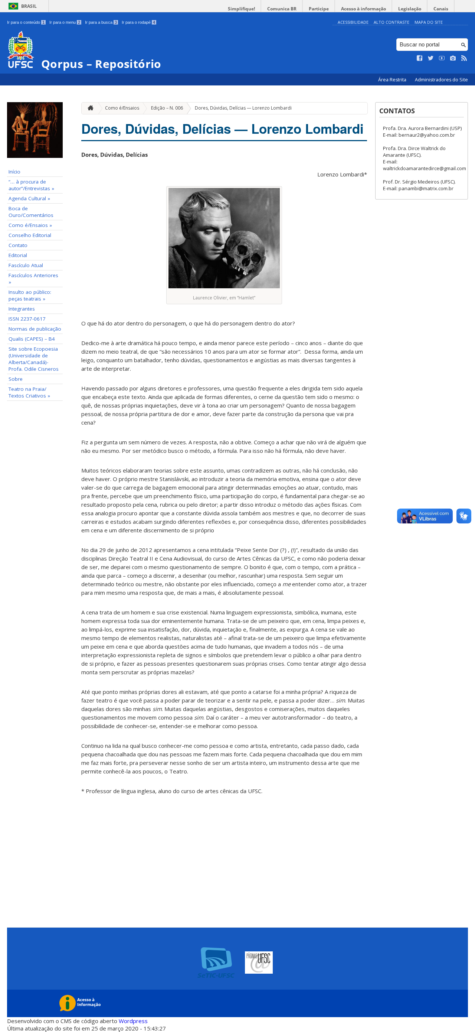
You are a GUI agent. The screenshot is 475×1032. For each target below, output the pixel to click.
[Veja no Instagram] (453, 58)
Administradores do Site (441, 80)
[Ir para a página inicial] (89, 108)
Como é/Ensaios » (30, 225)
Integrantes (22, 308)
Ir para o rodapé (138, 22)
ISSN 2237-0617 (27, 318)
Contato (18, 245)
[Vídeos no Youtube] (442, 58)
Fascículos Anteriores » (33, 278)
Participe (319, 9)
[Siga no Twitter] (431, 58)
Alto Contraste (391, 22)
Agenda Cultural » (29, 198)
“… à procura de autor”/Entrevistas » (31, 185)
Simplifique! (241, 9)
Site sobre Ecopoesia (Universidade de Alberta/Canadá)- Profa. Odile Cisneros (34, 358)
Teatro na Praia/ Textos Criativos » (29, 392)
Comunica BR (282, 9)
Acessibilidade (353, 22)
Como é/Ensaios (122, 108)
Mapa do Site (429, 22)
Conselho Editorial (30, 235)
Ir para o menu (64, 22)
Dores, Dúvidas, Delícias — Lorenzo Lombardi (243, 108)
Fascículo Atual (26, 265)
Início (14, 171)
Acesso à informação (363, 9)
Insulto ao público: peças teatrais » (30, 295)
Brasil (29, 6)
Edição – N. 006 (167, 108)
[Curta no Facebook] (420, 58)
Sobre (16, 379)
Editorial (18, 255)
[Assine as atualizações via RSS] (464, 58)
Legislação (409, 9)
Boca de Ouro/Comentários (31, 211)
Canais (440, 9)
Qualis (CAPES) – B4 (32, 338)
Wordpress (133, 1021)
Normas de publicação (35, 328)
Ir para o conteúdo (26, 22)
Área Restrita (392, 80)
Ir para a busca (101, 22)
